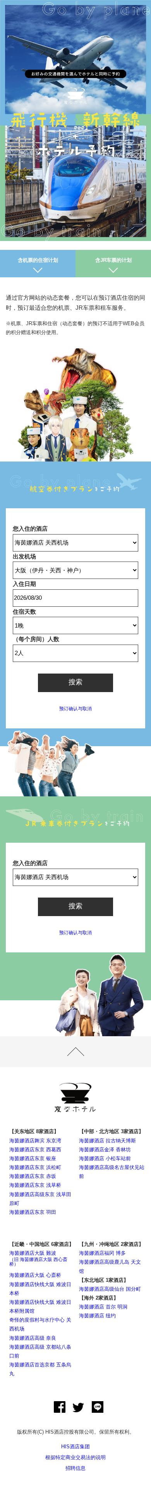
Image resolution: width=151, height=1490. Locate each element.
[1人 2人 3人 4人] (75, 653)
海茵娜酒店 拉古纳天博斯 (107, 1141)
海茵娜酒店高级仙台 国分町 (110, 1289)
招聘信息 (75, 1468)
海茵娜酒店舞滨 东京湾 (35, 1141)
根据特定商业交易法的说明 (75, 1457)
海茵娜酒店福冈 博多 (102, 1253)
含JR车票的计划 (113, 260)
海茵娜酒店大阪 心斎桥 (35, 1275)
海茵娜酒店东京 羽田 (32, 1212)
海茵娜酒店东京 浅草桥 (35, 1185)
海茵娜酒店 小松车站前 (105, 1158)
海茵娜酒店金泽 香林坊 (105, 1149)
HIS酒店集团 (75, 1446)
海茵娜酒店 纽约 (97, 1316)
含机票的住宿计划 (38, 260)
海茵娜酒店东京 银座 (32, 1158)
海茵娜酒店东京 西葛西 (35, 1149)
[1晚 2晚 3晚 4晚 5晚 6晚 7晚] (75, 626)
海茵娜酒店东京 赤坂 (32, 1176)
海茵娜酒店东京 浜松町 (35, 1167)
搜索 (75, 682)
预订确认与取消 (75, 708)
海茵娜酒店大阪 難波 (38, 1258)
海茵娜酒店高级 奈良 (32, 1338)
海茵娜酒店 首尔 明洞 (103, 1307)
